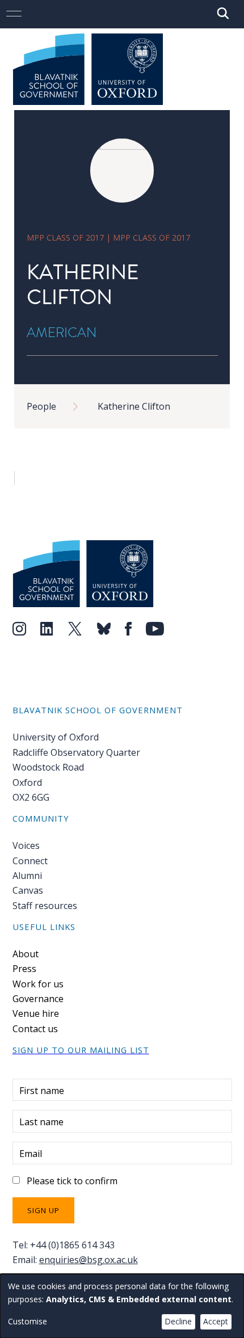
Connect (30, 861)
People (41, 406)
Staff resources (44, 905)
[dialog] (122, 1306)
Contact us (35, 1029)
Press (24, 968)
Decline (178, 1321)
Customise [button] (27, 1321)
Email (30, 1153)
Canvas (27, 890)
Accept (215, 1321)
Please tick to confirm (72, 1181)
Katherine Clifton (134, 406)
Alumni (27, 875)
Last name (41, 1122)
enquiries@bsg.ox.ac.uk (88, 1259)
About (25, 954)
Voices (26, 845)
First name (41, 1090)
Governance (38, 998)
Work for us (38, 984)
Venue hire (35, 1013)
